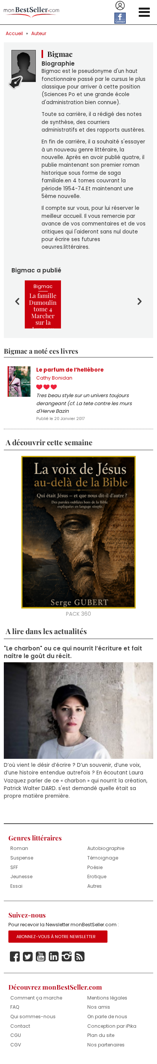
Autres (94, 886)
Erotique (96, 876)
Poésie (95, 867)
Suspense (21, 858)
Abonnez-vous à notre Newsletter (56, 937)
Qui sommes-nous (33, 1016)
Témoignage (102, 858)
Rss (79, 957)
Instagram (66, 957)
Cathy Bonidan (54, 378)
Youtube (40, 957)
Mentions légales (107, 998)
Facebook (15, 957)
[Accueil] (31, 12)
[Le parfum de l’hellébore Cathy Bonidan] (19, 381)
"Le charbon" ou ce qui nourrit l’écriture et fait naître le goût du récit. (73, 652)
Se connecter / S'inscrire (120, 5)
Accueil (14, 33)
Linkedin (53, 957)
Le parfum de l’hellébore (70, 369)
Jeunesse (21, 876)
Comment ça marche (36, 998)
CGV (15, 1044)
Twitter (28, 957)
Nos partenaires (106, 1044)
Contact (20, 1026)
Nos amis (98, 1007)
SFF (14, 867)
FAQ (14, 1007)
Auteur (38, 33)
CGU (15, 1035)
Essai (16, 886)
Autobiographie (105, 848)
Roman (19, 848)
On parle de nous (107, 1016)
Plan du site (100, 1035)
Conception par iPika (111, 1026)
